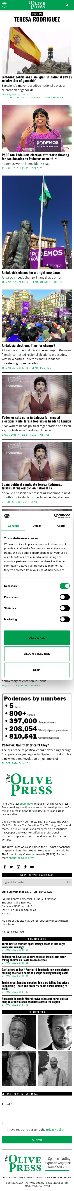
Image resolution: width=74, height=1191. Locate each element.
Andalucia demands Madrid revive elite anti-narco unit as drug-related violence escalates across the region (35, 1000)
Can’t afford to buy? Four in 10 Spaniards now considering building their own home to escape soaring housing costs (35, 971)
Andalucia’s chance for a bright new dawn (31, 272)
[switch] (65, 597)
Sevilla (35, 685)
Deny (37, 669)
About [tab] (61, 525)
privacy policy (55, 1130)
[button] (68, 882)
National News (41, 97)
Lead (25, 97)
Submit (37, 1140)
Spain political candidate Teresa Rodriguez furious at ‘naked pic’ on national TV (32, 486)
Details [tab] (37, 525)
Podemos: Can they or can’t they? (25, 745)
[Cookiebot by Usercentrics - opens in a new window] (54, 516)
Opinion (45, 282)
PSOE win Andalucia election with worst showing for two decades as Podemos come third (35, 156)
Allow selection (37, 653)
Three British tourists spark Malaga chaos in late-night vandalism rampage (33, 945)
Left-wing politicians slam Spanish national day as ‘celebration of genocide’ (37, 79)
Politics (58, 97)
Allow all (37, 637)
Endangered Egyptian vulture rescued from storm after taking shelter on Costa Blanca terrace (34, 958)
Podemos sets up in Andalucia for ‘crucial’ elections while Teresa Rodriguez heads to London (36, 419)
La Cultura (12, 97)
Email (7, 1104)
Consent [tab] (13, 525)
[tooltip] (5, 867)
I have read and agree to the (35, 1130)
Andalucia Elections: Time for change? (28, 345)
